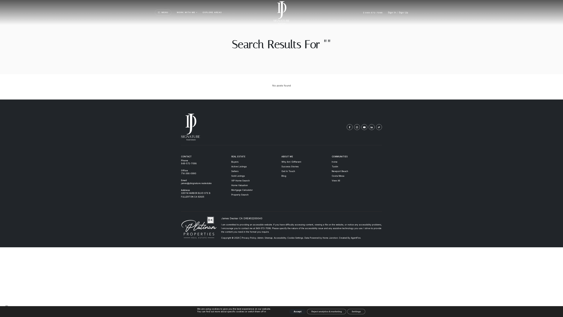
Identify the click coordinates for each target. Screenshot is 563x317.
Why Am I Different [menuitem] (291, 162)
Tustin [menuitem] (335, 166)
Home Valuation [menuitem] (239, 185)
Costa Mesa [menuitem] (338, 176)
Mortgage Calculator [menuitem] (242, 190)
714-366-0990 (188, 173)
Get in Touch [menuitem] (288, 171)
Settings (356, 311)
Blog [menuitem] (284, 176)
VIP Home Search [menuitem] (240, 180)
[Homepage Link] (281, 12)
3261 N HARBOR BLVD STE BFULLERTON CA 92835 (195, 195)
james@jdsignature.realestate (196, 183)
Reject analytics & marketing (326, 311)
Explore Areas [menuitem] (212, 12)
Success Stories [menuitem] (290, 166)
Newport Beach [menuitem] (340, 171)
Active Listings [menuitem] (239, 166)
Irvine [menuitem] (335, 162)
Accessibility (280, 238)
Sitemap (269, 238)
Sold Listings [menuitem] (238, 176)
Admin (260, 238)
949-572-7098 (373, 12)
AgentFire (356, 238)
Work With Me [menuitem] (186, 12)
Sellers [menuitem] (235, 171)
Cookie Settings (295, 238)
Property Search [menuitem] (240, 194)
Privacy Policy (249, 238)
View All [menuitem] (336, 180)
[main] (281, 50)
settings (201, 314)
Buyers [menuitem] (235, 162)
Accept (297, 311)
